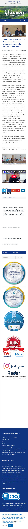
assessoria (12, 505)
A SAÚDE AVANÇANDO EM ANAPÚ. (13, 3)
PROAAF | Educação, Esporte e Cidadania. (12, 238)
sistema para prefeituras (20, 503)
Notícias (24, 50)
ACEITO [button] (10, 525)
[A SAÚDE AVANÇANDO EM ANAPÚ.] (14, 224)
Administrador (7, 50)
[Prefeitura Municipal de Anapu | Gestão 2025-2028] (14, 12)
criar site (11, 503)
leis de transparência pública (8, 509)
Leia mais (14, 521)
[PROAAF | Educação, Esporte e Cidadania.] (14, 235)
